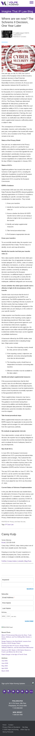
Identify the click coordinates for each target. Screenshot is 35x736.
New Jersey (17, 712)
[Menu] (31, 2)
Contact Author (12, 561)
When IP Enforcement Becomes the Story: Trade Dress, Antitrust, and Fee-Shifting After (17, 637)
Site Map (25, 727)
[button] (4, 691)
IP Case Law (9, 524)
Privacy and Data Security (17, 521)
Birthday (4, 612)
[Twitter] (13, 691)
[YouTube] (27, 691)
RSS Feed (9, 627)
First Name (6, 603)
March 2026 (5, 671)
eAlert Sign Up (25, 729)
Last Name (6, 608)
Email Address (8, 597)
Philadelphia (17, 701)
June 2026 (5, 663)
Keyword (5, 580)
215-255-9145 (10, 542)
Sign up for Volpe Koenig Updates (13, 683)
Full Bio (4, 561)
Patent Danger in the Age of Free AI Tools (14, 654)
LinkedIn (20, 561)
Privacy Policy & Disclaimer (11, 727)
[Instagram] (22, 691)
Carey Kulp (19, 33)
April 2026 (5, 668)
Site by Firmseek (8, 732)
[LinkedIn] (9, 691)
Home (4, 725)
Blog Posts (27, 561)
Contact (10, 725)
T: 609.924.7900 (18, 714)
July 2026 (4, 660)
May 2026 (5, 666)
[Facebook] (18, 691)
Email (3, 542)
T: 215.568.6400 (18, 708)
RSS (31, 691)
